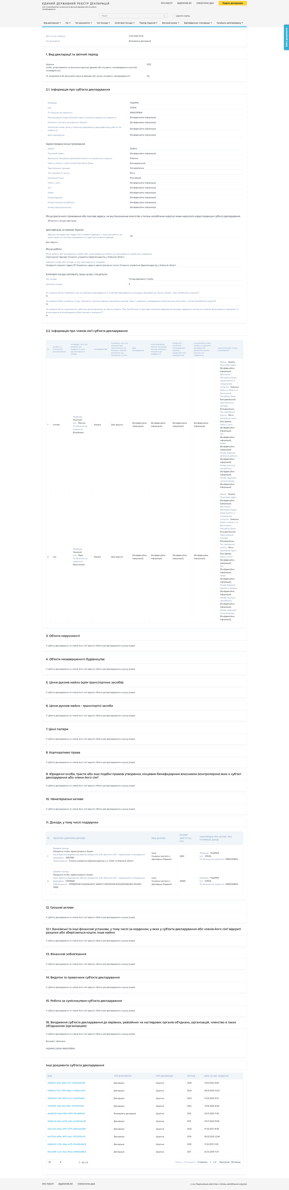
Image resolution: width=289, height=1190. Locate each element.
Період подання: (147, 23)
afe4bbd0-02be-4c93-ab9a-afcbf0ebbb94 (67, 1121)
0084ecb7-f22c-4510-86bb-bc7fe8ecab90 (66, 1091)
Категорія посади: (124, 23)
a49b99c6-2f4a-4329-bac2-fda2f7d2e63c (66, 1098)
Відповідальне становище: (197, 23)
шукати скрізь (183, 16)
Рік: (67, 23)
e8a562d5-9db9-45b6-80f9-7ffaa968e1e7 (66, 1113)
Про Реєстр (166, 3)
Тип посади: (102, 23)
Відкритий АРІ (184, 3)
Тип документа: (82, 23)
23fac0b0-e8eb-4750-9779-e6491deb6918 (67, 1129)
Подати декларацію (233, 3)
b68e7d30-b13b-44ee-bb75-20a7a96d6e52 (67, 1144)
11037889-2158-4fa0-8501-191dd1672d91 (66, 1106)
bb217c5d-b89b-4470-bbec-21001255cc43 (66, 1136)
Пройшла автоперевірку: (229, 23)
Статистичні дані (205, 3)
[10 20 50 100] (55, 1162)
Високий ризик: (169, 23)
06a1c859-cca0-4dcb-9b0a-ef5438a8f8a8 (67, 1152)
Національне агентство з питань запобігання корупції (221, 1184)
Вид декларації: (51, 23)
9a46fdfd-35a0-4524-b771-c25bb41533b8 (66, 1083)
